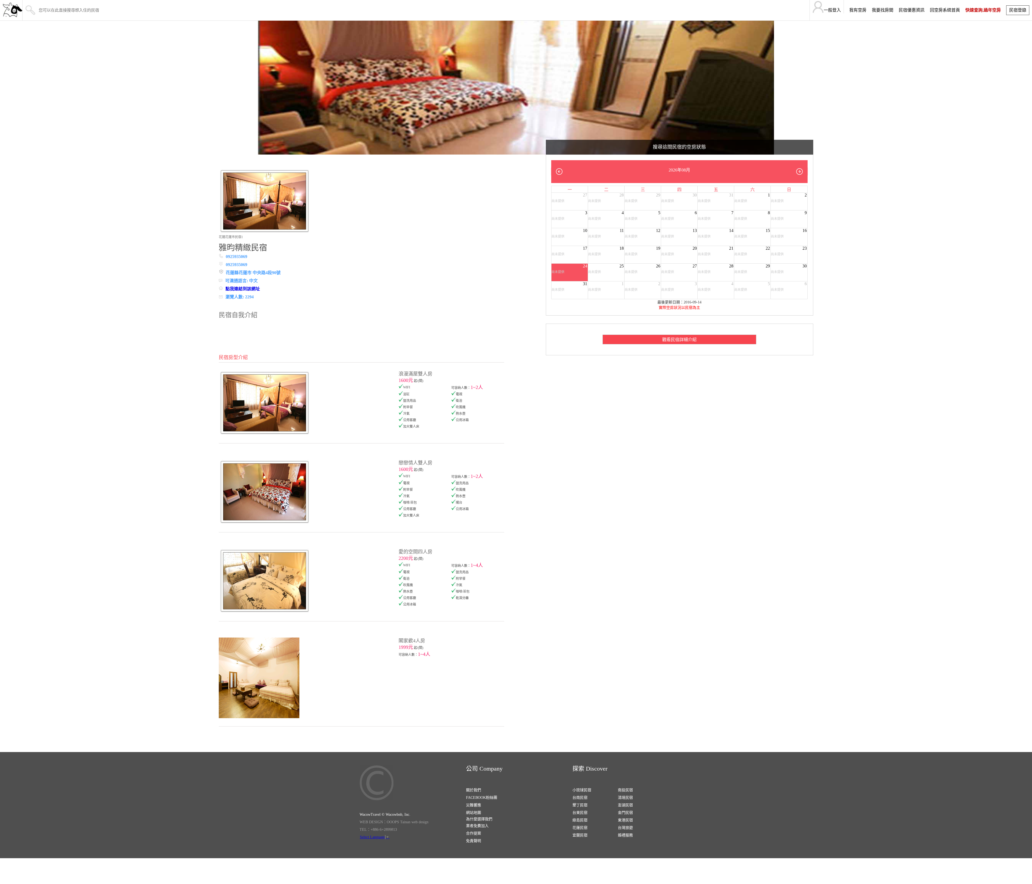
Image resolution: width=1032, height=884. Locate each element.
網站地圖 (473, 813)
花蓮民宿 (579, 828)
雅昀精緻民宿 (243, 247)
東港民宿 (625, 820)
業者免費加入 (477, 826)
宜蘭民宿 (579, 835)
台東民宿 (579, 813)
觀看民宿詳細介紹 (679, 339)
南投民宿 (625, 790)
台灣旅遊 (625, 828)
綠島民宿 (579, 820)
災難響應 (473, 805)
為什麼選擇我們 (479, 819)
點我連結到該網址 (242, 289)
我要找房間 (882, 10)
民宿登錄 (1017, 10)
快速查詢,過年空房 (983, 10)
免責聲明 (473, 841)
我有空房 (857, 10)
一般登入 (832, 10)
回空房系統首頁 (945, 10)
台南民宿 (579, 798)
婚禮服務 (625, 835)
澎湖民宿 (625, 805)
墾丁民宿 (579, 805)
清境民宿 (625, 798)
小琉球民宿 (581, 790)
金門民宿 (625, 813)
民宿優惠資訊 (911, 10)
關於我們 (473, 790)
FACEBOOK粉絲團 (481, 798)
